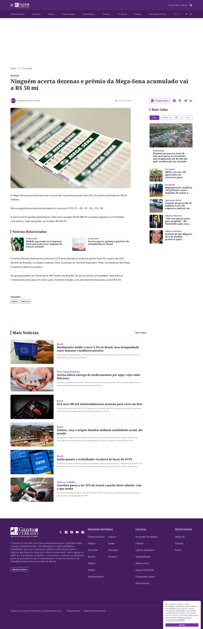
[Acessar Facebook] (71, 532)
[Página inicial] (24, 532)
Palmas (91, 543)
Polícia (91, 569)
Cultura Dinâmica (144, 550)
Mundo (15, 301)
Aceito (182, 625)
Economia (27, 68)
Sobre (178, 550)
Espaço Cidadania (144, 569)
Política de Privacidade (94, 610)
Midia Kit (180, 536)
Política (51, 14)
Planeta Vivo (142, 563)
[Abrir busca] (191, 5)
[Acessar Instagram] (66, 532)
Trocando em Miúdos (146, 536)
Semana (165, 118)
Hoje (154, 118)
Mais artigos (140, 333)
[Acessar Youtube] (77, 532)
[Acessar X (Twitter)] (60, 532)
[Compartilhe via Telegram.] (185, 100)
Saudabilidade (143, 556)
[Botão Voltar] (186, 14)
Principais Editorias (100, 529)
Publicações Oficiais (157, 14)
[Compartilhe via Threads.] (179, 100)
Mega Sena (25, 301)
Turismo (106, 14)
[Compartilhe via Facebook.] (174, 100)
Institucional (184, 529)
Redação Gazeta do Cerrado (28, 100)
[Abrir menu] (11, 5)
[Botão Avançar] (191, 14)
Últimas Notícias (17, 14)
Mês (176, 118)
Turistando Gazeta (145, 576)
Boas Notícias (89, 14)
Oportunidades (68, 14)
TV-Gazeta (122, 14)
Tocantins (36, 14)
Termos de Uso (73, 610)
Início (13, 68)
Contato (179, 543)
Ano (187, 118)
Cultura (138, 14)
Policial (139, 543)
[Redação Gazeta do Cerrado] (13, 100)
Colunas (140, 529)
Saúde (111, 543)
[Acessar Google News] (82, 532)
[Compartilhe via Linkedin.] (191, 100)
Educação (178, 14)
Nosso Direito (142, 583)
